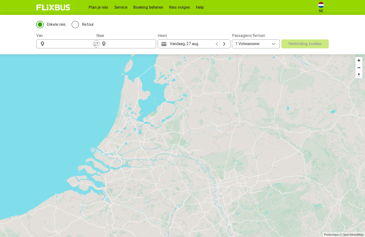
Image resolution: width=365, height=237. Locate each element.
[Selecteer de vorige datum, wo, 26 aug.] (217, 44)
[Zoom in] (359, 60)
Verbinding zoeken (305, 43)
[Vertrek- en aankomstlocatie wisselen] (96, 43)
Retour (88, 24)
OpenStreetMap (353, 234)
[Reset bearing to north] (359, 74)
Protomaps (331, 234)
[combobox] (70, 44)
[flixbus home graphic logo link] (53, 7)
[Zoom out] (359, 67)
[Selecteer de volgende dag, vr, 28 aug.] (224, 44)
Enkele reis (56, 24)
